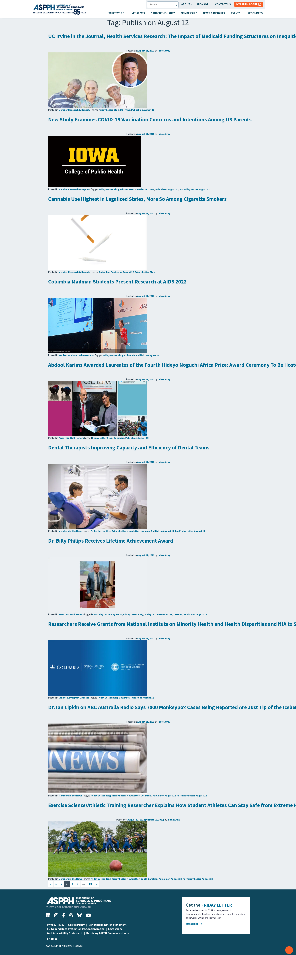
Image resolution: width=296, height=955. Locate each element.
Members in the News (70, 531)
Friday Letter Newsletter (134, 189)
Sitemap (52, 939)
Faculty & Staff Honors (71, 437)
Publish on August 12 (142, 109)
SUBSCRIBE (192, 923)
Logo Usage (115, 929)
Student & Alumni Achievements (77, 355)
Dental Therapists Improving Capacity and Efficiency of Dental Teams (129, 447)
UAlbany (145, 531)
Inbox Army (164, 50)
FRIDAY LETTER (216, 905)
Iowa (151, 189)
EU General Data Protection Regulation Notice (75, 929)
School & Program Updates (74, 697)
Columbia (104, 271)
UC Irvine (125, 109)
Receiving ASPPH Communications (107, 933)
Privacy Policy (55, 924)
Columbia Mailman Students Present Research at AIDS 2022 (117, 281)
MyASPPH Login (247, 4)
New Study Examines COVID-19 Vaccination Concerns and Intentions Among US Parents (150, 119)
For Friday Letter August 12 (195, 189)
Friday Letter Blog (109, 109)
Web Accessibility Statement (64, 933)
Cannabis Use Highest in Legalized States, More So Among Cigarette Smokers (137, 199)
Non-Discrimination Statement (107, 924)
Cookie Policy (76, 924)
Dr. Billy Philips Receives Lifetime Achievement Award (110, 540)
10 (90, 884)
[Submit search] (176, 5)
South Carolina (149, 878)
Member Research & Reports (74, 109)
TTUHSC (178, 614)
